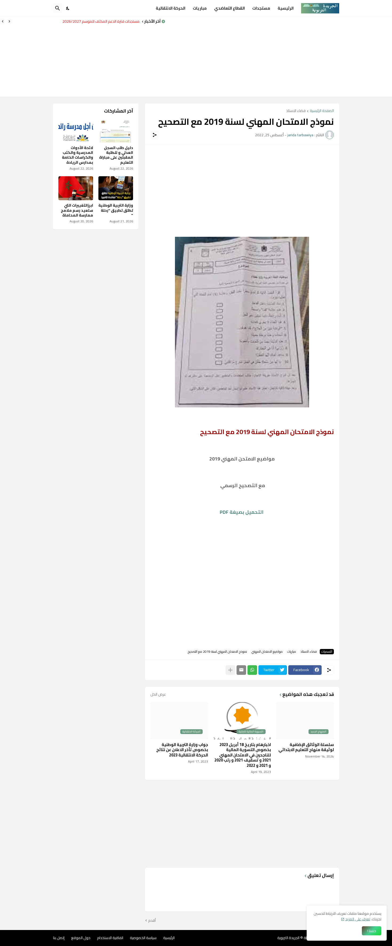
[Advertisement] (278, 56)
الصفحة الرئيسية (322, 111)
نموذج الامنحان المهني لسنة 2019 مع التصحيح (217, 651)
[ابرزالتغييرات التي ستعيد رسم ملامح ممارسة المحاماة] (75, 188)
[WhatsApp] (252, 670)
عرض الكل (158, 694)
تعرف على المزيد (357, 919)
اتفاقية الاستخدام (110, 937)
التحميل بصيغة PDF (242, 512)
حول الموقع (80, 937)
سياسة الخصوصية (143, 937)
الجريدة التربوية (288, 937)
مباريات (200, 8)
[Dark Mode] (68, 8)
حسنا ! (371, 930)
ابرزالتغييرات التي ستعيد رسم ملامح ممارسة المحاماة (77, 210)
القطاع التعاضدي (229, 8)
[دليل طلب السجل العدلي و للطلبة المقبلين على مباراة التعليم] (115, 131)
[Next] (2, 21)
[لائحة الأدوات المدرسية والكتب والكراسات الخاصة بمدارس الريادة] (75, 131)
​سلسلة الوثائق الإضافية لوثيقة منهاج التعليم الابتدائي (306, 747)
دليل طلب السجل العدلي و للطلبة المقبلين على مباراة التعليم (116, 155)
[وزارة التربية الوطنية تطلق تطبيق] (115, 188)
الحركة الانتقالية (170, 8)
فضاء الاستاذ (296, 111)
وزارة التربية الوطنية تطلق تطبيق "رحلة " (110, 21)
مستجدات (261, 8)
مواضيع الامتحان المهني (267, 651)
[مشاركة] (154, 135)
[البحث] (57, 8)
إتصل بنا (59, 937)
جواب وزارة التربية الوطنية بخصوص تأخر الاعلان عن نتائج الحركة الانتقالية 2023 (182, 750)
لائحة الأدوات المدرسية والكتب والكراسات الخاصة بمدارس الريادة (77, 155)
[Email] (241, 670)
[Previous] (9, 21)
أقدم (152, 920)
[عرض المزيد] (230, 670)
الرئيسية (286, 8)
